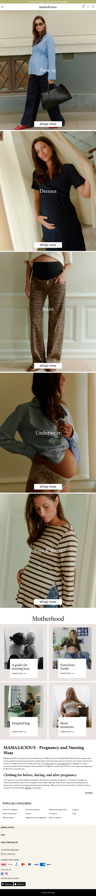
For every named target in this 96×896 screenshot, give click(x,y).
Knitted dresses (33, 810)
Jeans (28, 814)
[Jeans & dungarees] (48, 312)
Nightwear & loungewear (36, 818)
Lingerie (75, 810)
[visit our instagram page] (6, 874)
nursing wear (63, 764)
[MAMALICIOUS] (48, 8)
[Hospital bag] (24, 713)
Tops (74, 814)
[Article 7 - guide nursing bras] (24, 652)
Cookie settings (48, 893)
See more (88, 793)
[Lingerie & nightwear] (48, 433)
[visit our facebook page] (2, 874)
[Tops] (48, 551)
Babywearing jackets (58, 810)
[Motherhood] (48, 616)
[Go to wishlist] (88, 7)
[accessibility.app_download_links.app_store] (19, 886)
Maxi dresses (8, 818)
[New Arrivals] (48, 70)
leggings (28, 788)
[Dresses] (48, 191)
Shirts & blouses (10, 814)
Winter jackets (55, 818)
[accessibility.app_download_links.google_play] (7, 886)
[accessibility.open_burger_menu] (2, 6)
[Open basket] (93, 6)
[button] (48, 854)
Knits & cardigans (10, 810)
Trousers (53, 814)
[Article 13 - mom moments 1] (72, 713)
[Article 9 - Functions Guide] (72, 652)
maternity (49, 764)
